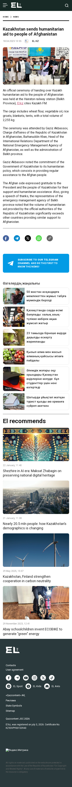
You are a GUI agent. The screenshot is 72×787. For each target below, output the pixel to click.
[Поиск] (66, 5)
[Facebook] (8, 678)
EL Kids (37, 686)
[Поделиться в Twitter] (28, 238)
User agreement (14, 669)
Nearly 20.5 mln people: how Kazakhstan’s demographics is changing (34, 526)
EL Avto (56, 686)
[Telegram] (17, 678)
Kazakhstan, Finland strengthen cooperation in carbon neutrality (27, 578)
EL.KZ (35, 41)
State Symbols (14, 705)
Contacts (11, 665)
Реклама (11, 700)
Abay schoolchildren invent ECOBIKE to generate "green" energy (32, 631)
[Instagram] (34, 678)
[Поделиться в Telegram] (17, 238)
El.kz (20, 103)
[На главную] (16, 5)
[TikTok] (52, 678)
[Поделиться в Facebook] (6, 238)
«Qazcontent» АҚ (15, 695)
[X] (43, 678)
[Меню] (5, 5)
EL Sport (18, 686)
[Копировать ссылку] (50, 238)
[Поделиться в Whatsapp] (39, 238)
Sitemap (10, 710)
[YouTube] (26, 678)
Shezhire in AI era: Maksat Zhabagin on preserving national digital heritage (32, 473)
